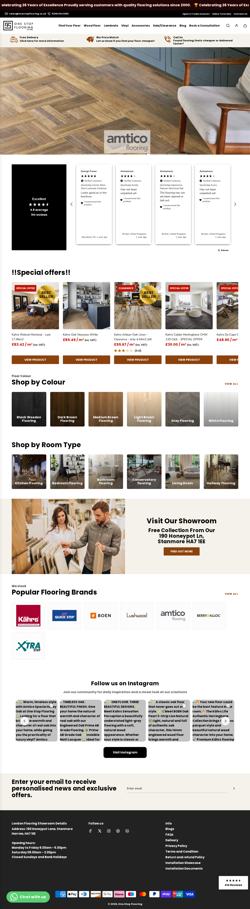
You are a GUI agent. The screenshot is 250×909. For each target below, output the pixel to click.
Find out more (182, 551)
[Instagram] (108, 831)
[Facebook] (90, 831)
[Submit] (234, 788)
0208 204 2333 (60, 13)
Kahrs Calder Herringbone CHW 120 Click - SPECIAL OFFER (186, 337)
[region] (153, 204)
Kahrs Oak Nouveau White (80, 335)
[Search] (228, 25)
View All (231, 594)
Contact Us (240, 13)
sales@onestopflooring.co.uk (27, 13)
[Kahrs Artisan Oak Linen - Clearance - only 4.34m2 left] (137, 305)
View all (231, 384)
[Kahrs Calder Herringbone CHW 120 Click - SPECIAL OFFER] (189, 305)
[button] (71, 204)
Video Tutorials (221, 13)
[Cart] (245, 25)
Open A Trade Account (196, 13)
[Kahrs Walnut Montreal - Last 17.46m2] (35, 305)
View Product (35, 360)
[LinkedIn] (127, 831)
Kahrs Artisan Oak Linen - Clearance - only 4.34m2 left (133, 337)
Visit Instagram (125, 752)
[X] (99, 831)
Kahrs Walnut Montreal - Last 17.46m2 (31, 337)
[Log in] (236, 25)
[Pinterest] (118, 831)
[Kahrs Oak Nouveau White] (86, 305)
